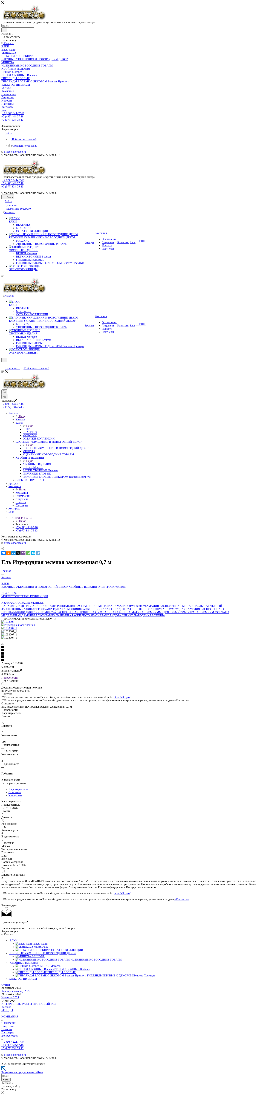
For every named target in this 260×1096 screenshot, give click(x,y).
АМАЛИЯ (121, 605)
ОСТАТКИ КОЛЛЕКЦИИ (32, 596)
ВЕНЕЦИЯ (94, 609)
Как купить (15, 795)
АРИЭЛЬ (197, 605)
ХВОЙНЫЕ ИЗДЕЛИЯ (37, 463)
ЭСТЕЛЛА (158, 615)
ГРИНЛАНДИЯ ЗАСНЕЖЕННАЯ (77, 605)
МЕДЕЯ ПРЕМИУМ (171, 612)
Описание (14, 792)
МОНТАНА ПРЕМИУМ (199, 612)
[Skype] (33, 553)
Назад (22, 416)
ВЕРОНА (40, 609)
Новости (6, 1029)
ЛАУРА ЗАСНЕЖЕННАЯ (63, 612)
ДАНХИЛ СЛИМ (12, 605)
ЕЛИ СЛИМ (39, 612)
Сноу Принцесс (136, 605)
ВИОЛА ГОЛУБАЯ (154, 609)
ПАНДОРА (114, 615)
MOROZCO (8, 596)
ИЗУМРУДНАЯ (176, 609)
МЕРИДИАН (106, 605)
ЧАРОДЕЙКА (143, 615)
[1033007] (7, 621)
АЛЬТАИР (49, 605)
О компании (8, 1022)
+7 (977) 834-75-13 (12, 119)
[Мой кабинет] (3, 364)
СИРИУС (128, 615)
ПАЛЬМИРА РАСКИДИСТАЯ (74, 615)
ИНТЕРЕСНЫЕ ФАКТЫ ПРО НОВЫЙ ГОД (28, 1003)
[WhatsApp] (28, 553)
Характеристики (18, 789)
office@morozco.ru (15, 151)
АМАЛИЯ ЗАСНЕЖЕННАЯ (164, 605)
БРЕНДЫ (7, 1010)
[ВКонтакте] (3, 553)
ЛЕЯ (82, 612)
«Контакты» (181, 899)
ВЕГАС (82, 609)
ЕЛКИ (26, 428)
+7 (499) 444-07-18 (13, 113)
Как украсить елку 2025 (15, 991)
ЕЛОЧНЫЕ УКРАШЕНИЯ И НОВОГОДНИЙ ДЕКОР (56, 448)
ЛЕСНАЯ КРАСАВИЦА (100, 612)
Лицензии (7, 1026)
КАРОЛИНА (123, 612)
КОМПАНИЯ (9, 1016)
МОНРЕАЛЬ (33, 615)
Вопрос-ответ (9, 1035)
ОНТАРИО (48, 615)
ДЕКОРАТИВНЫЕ (131, 609)
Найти (6, 1079)
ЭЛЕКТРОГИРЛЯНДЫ (112, 586)
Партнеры (7, 1032)
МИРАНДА (18, 615)
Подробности (9, 677)
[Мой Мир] (13, 553)
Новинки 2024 (10, 997)
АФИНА (29, 609)
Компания (22, 492)
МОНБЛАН (100, 615)
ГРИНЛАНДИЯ (33, 605)
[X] (18, 553)
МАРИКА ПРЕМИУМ (145, 612)
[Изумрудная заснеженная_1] (19, 624)
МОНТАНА (222, 612)
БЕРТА (187, 605)
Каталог (20, 419)
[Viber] (23, 553)
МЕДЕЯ (6, 615)
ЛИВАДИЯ (25, 612)
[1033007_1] (9, 628)
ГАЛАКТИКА (110, 609)
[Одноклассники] (8, 553)
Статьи (5, 984)
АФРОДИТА (54, 609)
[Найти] (4, 30)
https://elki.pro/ (122, 697)
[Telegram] (38, 553)
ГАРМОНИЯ (70, 609)
